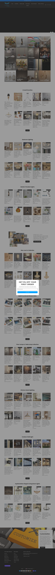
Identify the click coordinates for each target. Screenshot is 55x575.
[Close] (38, 281)
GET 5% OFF (27, 292)
